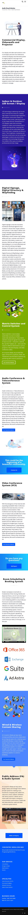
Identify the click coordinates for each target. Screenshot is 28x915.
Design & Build (6, 866)
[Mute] (24, 641)
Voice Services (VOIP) (7, 881)
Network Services (6, 885)
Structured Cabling (6, 883)
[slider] (11, 641)
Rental (3, 870)
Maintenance (5, 868)
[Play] (3, 641)
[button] (14, 634)
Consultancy (5, 864)
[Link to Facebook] (22, 913)
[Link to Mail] (25, 913)
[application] (14, 634)
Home (9, 9)
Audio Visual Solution (8, 8)
